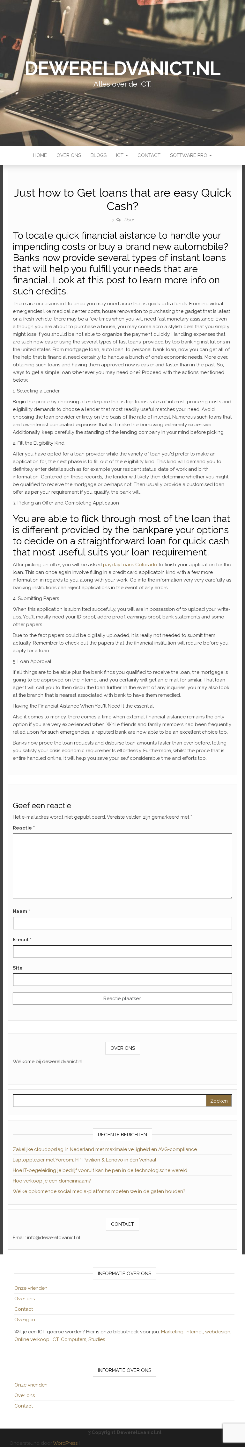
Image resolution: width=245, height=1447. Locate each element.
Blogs (99, 155)
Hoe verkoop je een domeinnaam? (52, 1181)
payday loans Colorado (130, 565)
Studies (96, 1339)
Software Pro (189, 155)
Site (18, 968)
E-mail (22, 939)
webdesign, (218, 1332)
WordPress (65, 1443)
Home (40, 155)
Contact (148, 155)
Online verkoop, (33, 1339)
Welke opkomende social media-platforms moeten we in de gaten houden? (99, 1191)
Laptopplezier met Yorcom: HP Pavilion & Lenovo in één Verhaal (84, 1160)
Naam (21, 911)
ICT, (56, 1339)
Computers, (74, 1339)
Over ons (68, 155)
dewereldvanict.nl (122, 68)
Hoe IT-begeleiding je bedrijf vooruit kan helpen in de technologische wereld (100, 1170)
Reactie (24, 828)
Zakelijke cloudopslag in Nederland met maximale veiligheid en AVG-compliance (105, 1149)
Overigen (24, 1320)
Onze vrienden (31, 1288)
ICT (120, 155)
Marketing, (172, 1332)
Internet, (195, 1332)
